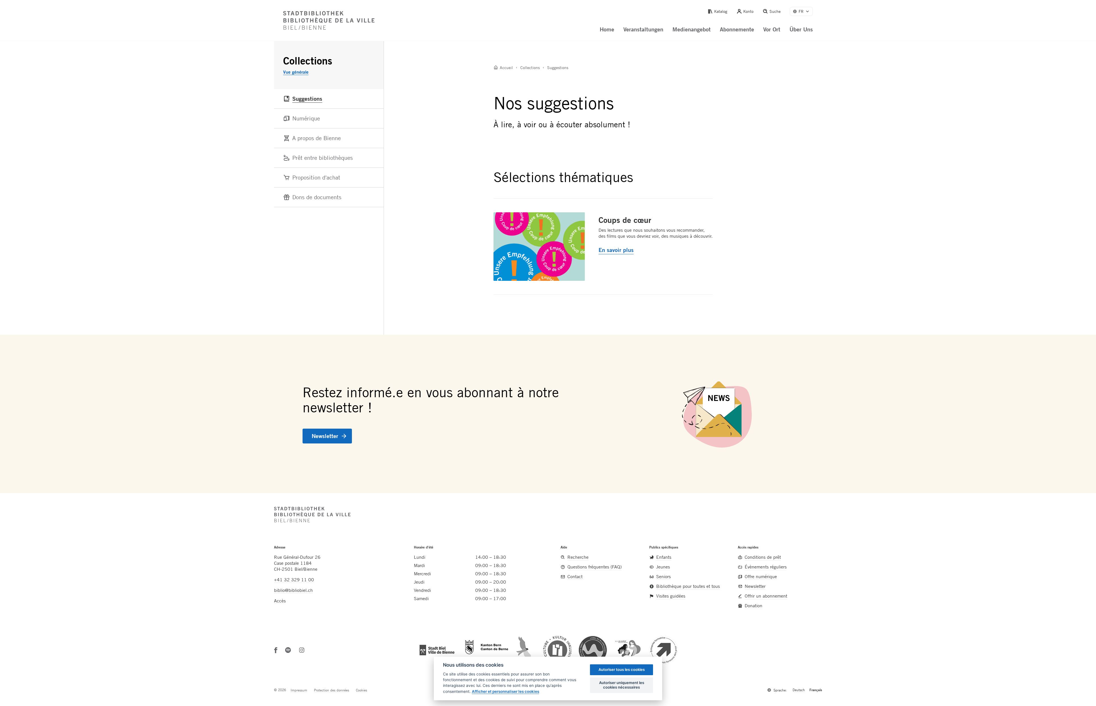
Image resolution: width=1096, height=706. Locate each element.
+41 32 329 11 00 (294, 579)
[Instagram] (301, 650)
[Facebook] (276, 650)
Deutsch (799, 689)
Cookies (361, 690)
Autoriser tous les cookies (622, 669)
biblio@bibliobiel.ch (293, 590)
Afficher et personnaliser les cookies (505, 691)
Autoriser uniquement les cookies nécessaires (621, 684)
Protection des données (331, 690)
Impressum (299, 690)
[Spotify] (288, 650)
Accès (280, 601)
